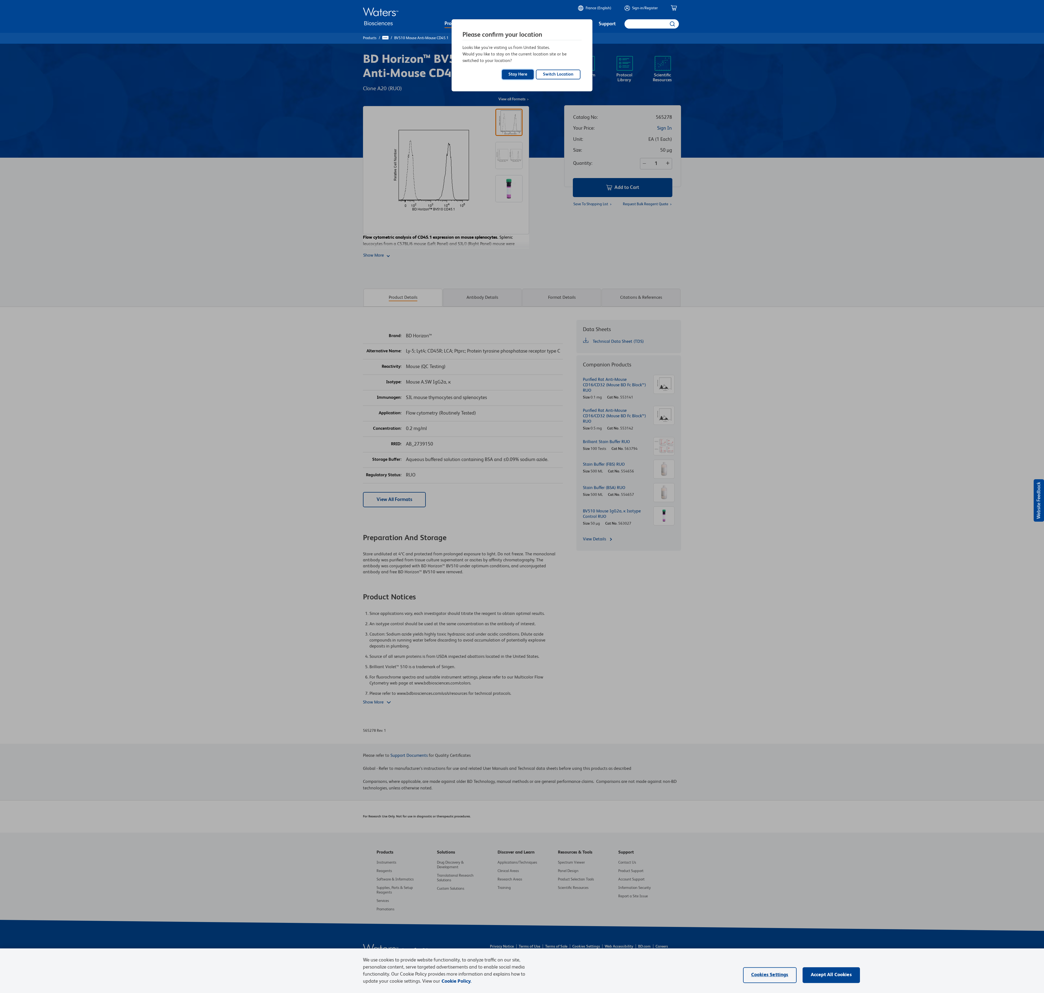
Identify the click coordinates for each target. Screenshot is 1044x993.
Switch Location (558, 74)
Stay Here (517, 74)
